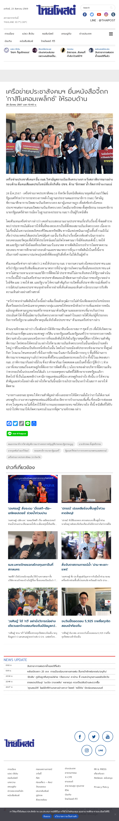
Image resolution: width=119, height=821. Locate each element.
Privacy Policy (101, 787)
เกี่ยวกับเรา (99, 773)
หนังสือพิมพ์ (26, 41)
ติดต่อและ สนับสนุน (103, 778)
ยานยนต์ (69, 781)
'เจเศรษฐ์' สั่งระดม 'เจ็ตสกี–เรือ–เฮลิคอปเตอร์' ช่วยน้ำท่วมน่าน (29, 510)
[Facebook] (84, 14)
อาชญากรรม (71, 773)
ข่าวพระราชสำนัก (15, 791)
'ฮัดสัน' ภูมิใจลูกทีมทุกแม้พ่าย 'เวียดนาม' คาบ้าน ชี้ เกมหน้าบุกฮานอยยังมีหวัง (68, 677)
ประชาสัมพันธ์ (42, 791)
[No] (115, 814)
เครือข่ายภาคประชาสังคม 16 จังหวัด (24, 457)
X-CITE (68, 777)
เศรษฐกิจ (66, 34)
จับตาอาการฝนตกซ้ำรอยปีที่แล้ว (104, 54)
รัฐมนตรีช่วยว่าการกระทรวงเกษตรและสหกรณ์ (86, 450)
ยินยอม (47, 816)
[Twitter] (91, 14)
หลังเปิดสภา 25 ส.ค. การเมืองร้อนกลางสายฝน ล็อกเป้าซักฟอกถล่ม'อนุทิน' (67, 671)
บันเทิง (8, 41)
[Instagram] (106, 14)
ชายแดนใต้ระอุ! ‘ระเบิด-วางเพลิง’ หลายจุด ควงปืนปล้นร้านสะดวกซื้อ (63, 682)
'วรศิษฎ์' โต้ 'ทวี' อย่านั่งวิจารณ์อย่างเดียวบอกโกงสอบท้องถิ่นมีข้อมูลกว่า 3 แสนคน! (32, 626)
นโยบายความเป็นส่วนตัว (66, 816)
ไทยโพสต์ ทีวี (48, 41)
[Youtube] (99, 14)
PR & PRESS (100, 769)
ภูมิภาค (39, 795)
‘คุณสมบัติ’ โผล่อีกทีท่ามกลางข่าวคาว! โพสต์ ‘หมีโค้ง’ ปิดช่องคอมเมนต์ (65, 688)
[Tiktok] (113, 14)
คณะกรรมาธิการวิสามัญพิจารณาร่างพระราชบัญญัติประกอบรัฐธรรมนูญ (40, 444)
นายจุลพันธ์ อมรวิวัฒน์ (18, 450)
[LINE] (101, 750)
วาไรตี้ (39, 773)
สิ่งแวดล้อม (41, 799)
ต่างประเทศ (85, 34)
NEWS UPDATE (15, 659)
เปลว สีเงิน (28, 34)
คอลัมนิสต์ (47, 34)
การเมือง (9, 34)
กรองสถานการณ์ (44, 769)
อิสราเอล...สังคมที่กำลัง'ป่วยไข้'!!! (76, 54)
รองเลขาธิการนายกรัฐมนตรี (46, 450)
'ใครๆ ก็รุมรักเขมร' (20, 52)
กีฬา (38, 778)
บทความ (11, 782)
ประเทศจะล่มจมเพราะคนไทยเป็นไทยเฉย (47, 54)
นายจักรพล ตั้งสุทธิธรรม (90, 444)
